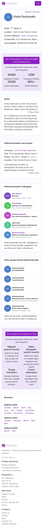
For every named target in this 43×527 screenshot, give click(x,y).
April (23, 407)
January (7, 407)
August (20, 410)
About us (6, 513)
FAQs (4, 497)
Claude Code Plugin (10, 486)
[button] (33, 112)
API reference (7, 478)
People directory (9, 465)
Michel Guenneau (18, 233)
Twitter (5, 515)
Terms (4, 505)
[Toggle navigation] (38, 3)
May (29, 407)
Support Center (8, 494)
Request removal (32, 12)
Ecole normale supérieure (30, 35)
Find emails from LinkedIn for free (21, 334)
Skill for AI (6, 481)
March (16, 407)
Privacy (5, 499)
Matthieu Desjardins (19, 214)
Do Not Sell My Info (10, 502)
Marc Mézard (16, 193)
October (7, 413)
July (12, 410)
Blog (4, 518)
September (30, 410)
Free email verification (11, 470)
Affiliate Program (9, 524)
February (17, 420)
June (6, 410)
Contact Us (7, 521)
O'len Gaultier (17, 203)
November (18, 413)
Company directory (10, 467)
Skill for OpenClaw (10, 483)
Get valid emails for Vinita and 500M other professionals (21, 60)
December (29, 413)
